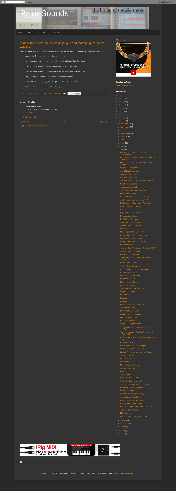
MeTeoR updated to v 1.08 (130, 365)
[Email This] (69, 93)
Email (122, 371)
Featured (24, 25)
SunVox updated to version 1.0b (132, 349)
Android (51, 25)
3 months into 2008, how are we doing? (135, 384)
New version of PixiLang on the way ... (134, 235)
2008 (121, 121)
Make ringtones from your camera (132, 232)
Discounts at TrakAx (127, 285)
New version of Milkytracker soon (132, 403)
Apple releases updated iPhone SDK (134, 200)
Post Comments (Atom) (38, 126)
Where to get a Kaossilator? (130, 378)
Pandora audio (125, 298)
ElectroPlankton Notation (129, 282)
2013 (121, 105)
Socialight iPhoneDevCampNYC (132, 289)
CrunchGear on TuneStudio (130, 397)
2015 (121, 99)
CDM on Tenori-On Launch (130, 266)
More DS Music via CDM (129, 311)
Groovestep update (127, 320)
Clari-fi (122, 210)
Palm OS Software (54, 93)
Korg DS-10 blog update (129, 168)
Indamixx (123, 229)
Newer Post (25, 122)
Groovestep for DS (127, 358)
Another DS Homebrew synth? (131, 226)
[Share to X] (74, 93)
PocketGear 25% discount (130, 276)
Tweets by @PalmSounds (125, 85)
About (29, 32)
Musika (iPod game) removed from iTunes (136, 352)
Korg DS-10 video (127, 391)
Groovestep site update (129, 187)
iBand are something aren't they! (132, 394)
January (124, 427)
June (123, 143)
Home (20, 32)
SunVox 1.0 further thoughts (130, 251)
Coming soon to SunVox (129, 272)
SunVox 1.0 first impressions (130, 355)
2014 (121, 102)
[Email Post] (64, 93)
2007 (121, 431)
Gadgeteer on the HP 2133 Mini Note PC (135, 197)
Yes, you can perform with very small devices (137, 181)
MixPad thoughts (126, 245)
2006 (121, 434)
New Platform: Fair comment (130, 219)
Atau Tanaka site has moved (130, 206)
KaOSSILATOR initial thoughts (131, 387)
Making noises (125, 413)
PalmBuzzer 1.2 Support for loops (132, 238)
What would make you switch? (131, 222)
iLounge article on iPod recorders (132, 400)
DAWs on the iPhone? (128, 177)
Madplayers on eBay (128, 193)
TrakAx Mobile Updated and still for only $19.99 (138, 248)
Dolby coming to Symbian (129, 216)
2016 (121, 95)
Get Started (55, 32)
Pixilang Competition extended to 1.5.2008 (136, 407)
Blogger (131, 473)
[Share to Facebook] (76, 93)
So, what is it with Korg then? (131, 381)
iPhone (41, 25)
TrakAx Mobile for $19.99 (129, 410)
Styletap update (126, 375)
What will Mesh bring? (128, 174)
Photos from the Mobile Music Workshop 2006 (137, 203)
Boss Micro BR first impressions (132, 304)
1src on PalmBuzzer (127, 308)
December (125, 124)
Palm (33, 25)
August (123, 137)
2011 (121, 111)
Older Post (103, 122)
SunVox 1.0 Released (128, 368)
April (122, 149)
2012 (121, 108)
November (125, 127)
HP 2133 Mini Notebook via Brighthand (134, 346)
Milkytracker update (127, 279)
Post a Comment (29, 117)
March (123, 420)
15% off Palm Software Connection (133, 190)
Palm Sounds (44, 13)
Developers (41, 32)
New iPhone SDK (126, 343)
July (122, 140)
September (125, 133)
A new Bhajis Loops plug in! (130, 171)
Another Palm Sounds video (130, 314)
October (124, 130)
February (124, 423)
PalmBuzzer (124, 362)
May (122, 146)
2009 (121, 118)
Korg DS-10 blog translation (130, 254)
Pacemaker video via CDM (130, 263)
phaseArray (41, 52)
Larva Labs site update (128, 317)
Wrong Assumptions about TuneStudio (134, 242)
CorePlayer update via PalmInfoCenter (134, 269)
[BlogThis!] (71, 93)
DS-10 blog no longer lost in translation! (135, 416)
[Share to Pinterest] (79, 93)
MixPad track (125, 295)
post (62, 52)
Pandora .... (124, 301)
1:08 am (29, 112)
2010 (121, 115)
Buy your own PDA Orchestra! (131, 213)
